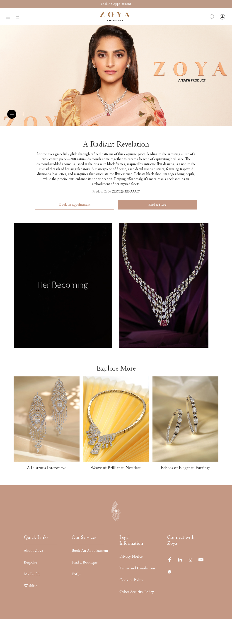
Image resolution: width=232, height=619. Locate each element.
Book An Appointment (90, 550)
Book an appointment (74, 205)
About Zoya (33, 550)
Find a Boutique (84, 562)
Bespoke (30, 562)
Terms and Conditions (137, 568)
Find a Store (157, 205)
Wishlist (30, 585)
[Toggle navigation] (8, 16)
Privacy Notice (131, 556)
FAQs (76, 574)
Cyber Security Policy (136, 591)
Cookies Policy (131, 580)
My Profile (32, 574)
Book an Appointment (116, 4)
